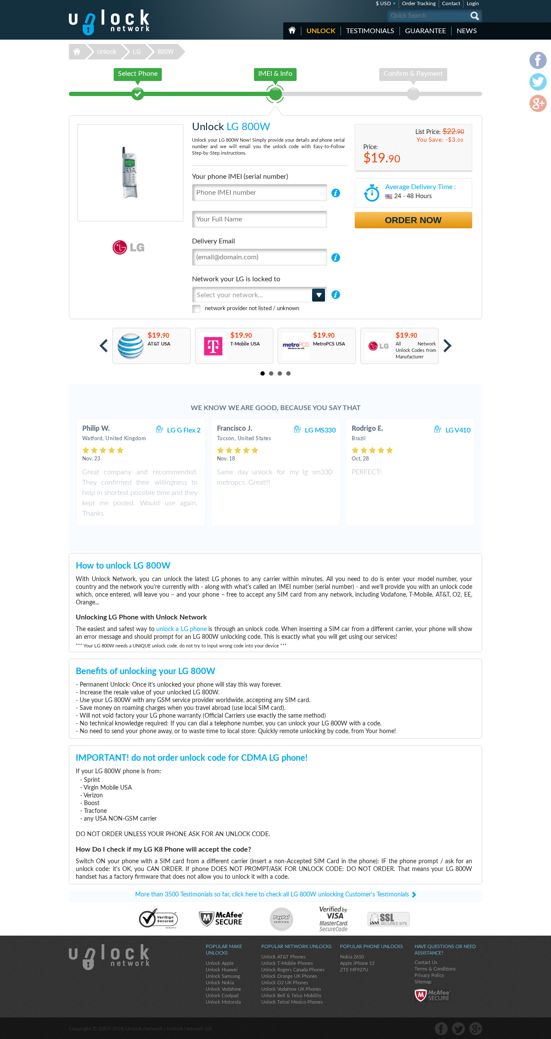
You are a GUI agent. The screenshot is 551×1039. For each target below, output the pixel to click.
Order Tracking (419, 3)
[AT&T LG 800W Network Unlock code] (130, 346)
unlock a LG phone (181, 629)
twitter (458, 1028)
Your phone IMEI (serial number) (240, 176)
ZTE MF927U (354, 969)
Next (447, 345)
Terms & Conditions (435, 969)
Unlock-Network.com (109, 957)
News (467, 31)
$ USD (383, 3)
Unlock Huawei (222, 969)
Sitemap (423, 982)
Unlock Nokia (220, 982)
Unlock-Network (109, 22)
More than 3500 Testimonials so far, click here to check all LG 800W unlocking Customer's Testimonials (272, 895)
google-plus (475, 1028)
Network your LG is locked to (236, 279)
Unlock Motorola (223, 1002)
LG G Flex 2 (184, 430)
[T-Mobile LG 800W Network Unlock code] (212, 346)
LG (137, 52)
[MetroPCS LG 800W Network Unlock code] (295, 346)
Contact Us (426, 962)
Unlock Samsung (223, 976)
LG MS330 (320, 430)
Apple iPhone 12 (357, 963)
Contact (451, 3)
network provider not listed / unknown (252, 308)
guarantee (425, 31)
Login (473, 3)
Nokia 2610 (352, 957)
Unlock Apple (220, 963)
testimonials (370, 31)
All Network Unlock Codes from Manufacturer (416, 350)
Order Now (413, 220)
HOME (292, 30)
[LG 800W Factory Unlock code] (378, 346)
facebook (441, 1028)
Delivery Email (213, 241)
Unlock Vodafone (223, 989)
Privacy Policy (429, 975)
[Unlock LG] (98, 247)
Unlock (320, 31)
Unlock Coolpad (222, 995)
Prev (103, 345)
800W (165, 52)
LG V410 (458, 430)
